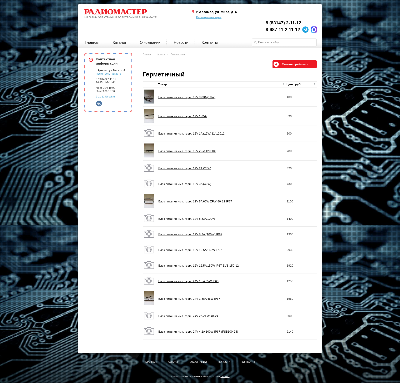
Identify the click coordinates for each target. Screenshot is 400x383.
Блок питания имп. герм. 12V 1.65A (182, 116)
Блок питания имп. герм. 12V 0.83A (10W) (186, 97)
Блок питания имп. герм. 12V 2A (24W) (184, 168)
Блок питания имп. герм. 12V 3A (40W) (184, 184)
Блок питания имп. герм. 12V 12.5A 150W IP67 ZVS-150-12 (198, 265)
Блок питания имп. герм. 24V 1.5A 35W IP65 (188, 281)
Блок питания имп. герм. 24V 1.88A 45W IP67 (189, 298)
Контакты (210, 42)
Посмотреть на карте (208, 17)
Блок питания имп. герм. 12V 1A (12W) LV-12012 (191, 133)
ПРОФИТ (225, 376)
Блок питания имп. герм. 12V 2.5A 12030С (187, 151)
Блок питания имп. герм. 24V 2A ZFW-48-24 (188, 316)
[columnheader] (221, 84)
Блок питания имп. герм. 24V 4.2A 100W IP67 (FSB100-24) (198, 331)
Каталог (119, 42)
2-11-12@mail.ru (105, 96)
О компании (150, 42)
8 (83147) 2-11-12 (283, 23)
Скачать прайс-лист (295, 64)
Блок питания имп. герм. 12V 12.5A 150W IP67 (190, 250)
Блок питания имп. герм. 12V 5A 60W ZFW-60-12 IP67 (195, 201)
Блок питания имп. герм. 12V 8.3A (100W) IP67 (190, 234)
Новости (181, 42)
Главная (92, 42)
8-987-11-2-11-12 (283, 29)
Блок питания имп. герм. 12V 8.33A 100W (186, 218)
